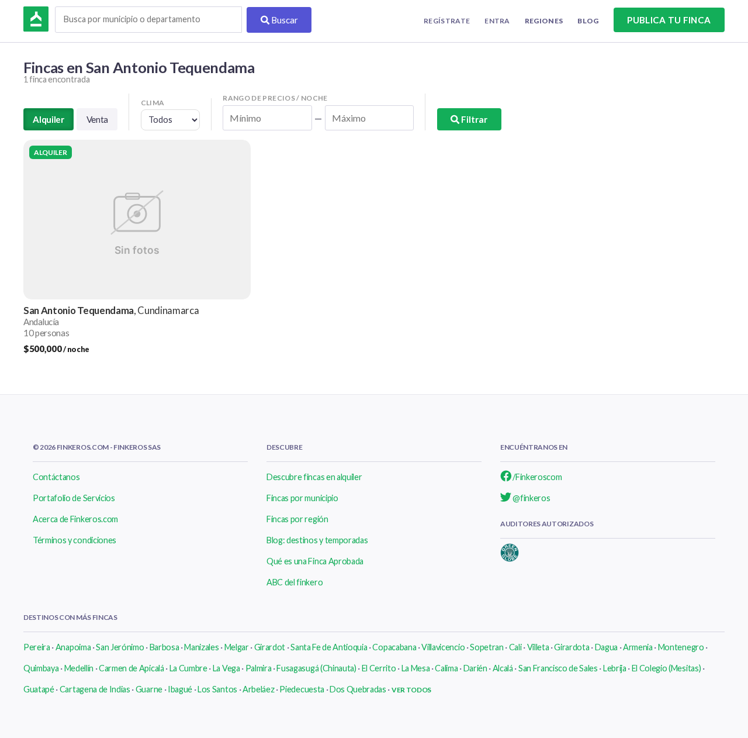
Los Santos (217, 689)
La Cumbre (188, 668)
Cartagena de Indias (95, 689)
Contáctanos (56, 477)
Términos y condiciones (74, 540)
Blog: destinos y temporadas (317, 540)
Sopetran (486, 647)
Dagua (606, 647)
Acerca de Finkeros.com (75, 519)
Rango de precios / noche (275, 98)
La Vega (226, 668)
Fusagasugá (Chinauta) (316, 668)
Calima (446, 668)
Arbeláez (258, 689)
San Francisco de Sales (558, 668)
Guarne (149, 689)
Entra (497, 20)
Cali (515, 647)
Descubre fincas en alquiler (314, 477)
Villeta (538, 647)
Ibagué (180, 689)
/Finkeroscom (536, 477)
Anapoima (73, 647)
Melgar (236, 647)
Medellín (79, 668)
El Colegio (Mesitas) (666, 668)
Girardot (269, 647)
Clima (153, 102)
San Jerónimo (120, 647)
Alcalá (503, 668)
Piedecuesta (301, 689)
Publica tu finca (669, 20)
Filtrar (473, 119)
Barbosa (164, 647)
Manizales (201, 647)
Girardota (571, 647)
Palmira (258, 668)
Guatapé (38, 689)
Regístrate (447, 20)
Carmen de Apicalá (131, 668)
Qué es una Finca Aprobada (314, 561)
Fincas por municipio (302, 498)
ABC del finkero (294, 582)
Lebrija (614, 668)
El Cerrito (379, 668)
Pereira (36, 647)
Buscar (283, 20)
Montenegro (681, 647)
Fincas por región (297, 519)
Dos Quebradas (358, 689)
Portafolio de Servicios (74, 498)
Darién (475, 668)
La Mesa (415, 668)
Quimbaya (40, 668)
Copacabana (394, 647)
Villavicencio (443, 647)
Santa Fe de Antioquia (328, 647)
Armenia (638, 647)
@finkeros (530, 498)
